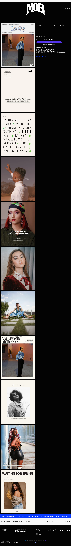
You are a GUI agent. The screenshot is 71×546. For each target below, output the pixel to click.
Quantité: (38, 31)
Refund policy (51, 530)
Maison (37, 528)
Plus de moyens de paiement (49, 44)
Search (50, 528)
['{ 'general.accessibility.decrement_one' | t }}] (37, 33)
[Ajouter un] (40, 33)
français (59, 541)
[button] (67, 9)
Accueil (2, 19)
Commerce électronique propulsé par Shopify (9, 542)
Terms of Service (52, 529)
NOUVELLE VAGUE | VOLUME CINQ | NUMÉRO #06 (15, 19)
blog (37, 533)
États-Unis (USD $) (66, 541)
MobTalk (38, 530)
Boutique (38, 529)
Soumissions (39, 532)
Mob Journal (6, 541)
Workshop (38, 534)
